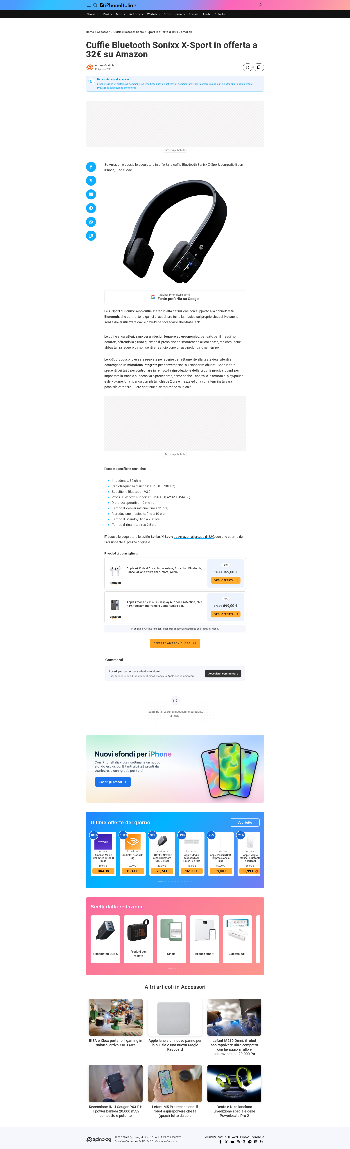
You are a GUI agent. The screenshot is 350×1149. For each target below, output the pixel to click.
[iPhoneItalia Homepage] (116, 5)
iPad (106, 14)
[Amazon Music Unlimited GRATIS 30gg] (103, 841)
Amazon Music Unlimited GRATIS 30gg (103, 858)
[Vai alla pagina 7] (181, 881)
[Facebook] (220, 1141)
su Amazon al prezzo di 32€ (194, 537)
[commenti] (247, 67)
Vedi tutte (245, 822)
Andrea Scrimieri (105, 65)
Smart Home (173, 14)
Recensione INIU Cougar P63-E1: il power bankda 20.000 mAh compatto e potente (115, 1111)
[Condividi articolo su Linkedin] (91, 194)
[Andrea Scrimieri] (90, 67)
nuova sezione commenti (121, 87)
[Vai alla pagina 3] (168, 881)
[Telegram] (249, 1141)
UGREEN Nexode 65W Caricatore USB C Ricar (162, 858)
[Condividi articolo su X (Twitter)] (91, 181)
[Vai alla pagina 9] (188, 881)
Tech (206, 14)
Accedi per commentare (223, 673)
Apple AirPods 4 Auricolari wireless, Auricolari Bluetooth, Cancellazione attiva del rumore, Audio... (164, 570)
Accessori (103, 32)
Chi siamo (210, 1136)
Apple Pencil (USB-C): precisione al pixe (221, 858)
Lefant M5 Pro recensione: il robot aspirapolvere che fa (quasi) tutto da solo (175, 1111)
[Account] (260, 5)
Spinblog (135, 1137)
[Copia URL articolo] (91, 236)
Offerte (219, 14)
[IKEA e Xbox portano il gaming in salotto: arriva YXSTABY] (116, 1017)
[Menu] (89, 5)
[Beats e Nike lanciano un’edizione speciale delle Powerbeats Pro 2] (234, 1083)
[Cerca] (95, 5)
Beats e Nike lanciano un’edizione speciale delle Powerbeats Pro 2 (234, 1111)
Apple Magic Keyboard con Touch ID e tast (191, 858)
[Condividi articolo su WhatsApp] (91, 222)
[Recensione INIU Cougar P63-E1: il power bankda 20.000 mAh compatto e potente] (116, 1083)
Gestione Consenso (166, 1141)
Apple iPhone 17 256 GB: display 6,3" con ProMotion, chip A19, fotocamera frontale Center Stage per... (164, 604)
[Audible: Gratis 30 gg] (133, 841)
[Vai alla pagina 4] (172, 881)
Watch (152, 14)
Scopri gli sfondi (110, 782)
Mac (119, 14)
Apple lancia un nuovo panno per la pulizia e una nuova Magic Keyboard (175, 1045)
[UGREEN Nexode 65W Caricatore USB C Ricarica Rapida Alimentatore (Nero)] (162, 841)
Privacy (245, 1136)
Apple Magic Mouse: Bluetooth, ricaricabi (250, 858)
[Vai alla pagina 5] (175, 881)
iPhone (91, 14)
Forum (193, 14)
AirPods (134, 14)
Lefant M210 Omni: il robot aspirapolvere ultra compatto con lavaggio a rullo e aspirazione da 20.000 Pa (234, 1047)
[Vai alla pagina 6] (178, 881)
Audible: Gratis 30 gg (132, 856)
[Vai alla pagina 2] (165, 881)
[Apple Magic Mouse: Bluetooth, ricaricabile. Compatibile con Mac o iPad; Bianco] (250, 841)
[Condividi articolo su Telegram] (91, 208)
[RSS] (261, 1141)
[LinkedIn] (255, 1141)
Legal (235, 1136)
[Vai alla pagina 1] (160, 881)
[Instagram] (238, 1141)
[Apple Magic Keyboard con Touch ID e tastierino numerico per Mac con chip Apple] (192, 841)
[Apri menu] (135, 5)
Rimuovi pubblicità (175, 150)
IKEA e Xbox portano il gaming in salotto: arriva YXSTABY (115, 1042)
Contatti (224, 1136)
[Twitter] (226, 1141)
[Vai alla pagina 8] (185, 881)
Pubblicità (258, 1136)
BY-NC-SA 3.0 (146, 1141)
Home (90, 32)
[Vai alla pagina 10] (191, 881)
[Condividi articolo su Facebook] (91, 167)
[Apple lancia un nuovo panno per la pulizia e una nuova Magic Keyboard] (175, 1017)
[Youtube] (232, 1141)
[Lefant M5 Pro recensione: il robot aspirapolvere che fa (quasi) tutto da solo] (175, 1083)
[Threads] (244, 1141)
